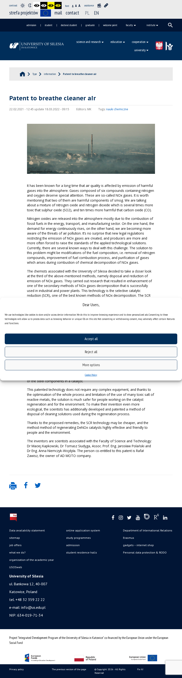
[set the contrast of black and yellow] (51, 5)
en (96, 12)
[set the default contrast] (22, 5)
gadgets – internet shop (138, 545)
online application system (83, 530)
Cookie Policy (91, 374)
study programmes (78, 538)
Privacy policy (16, 669)
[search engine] (170, 25)
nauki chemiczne (117, 109)
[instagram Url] (121, 517)
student (48, 25)
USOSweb (15, 567)
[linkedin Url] (165, 517)
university (140, 50)
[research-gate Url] (156, 517)
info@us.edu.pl (33, 607)
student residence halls (81, 552)
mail (58, 12)
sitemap (14, 538)
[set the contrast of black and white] (36, 5)
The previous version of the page (69, 669)
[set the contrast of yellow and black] (58, 5)
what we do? (17, 552)
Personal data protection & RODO (145, 552)
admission (31, 25)
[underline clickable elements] (106, 5)
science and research (88, 42)
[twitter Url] (129, 517)
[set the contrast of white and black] (43, 5)
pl (87, 12)
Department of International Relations (147, 530)
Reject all (91, 352)
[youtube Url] (138, 517)
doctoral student (69, 25)
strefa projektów (23, 12)
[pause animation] (99, 5)
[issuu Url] (147, 517)
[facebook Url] (113, 517)
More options (91, 365)
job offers (15, 545)
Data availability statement (27, 530)
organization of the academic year (31, 560)
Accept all (91, 339)
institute (150, 25)
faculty (129, 25)
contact (72, 12)
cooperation (139, 42)
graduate (90, 25)
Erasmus (128, 538)
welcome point (110, 25)
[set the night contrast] (29, 5)
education (116, 42)
